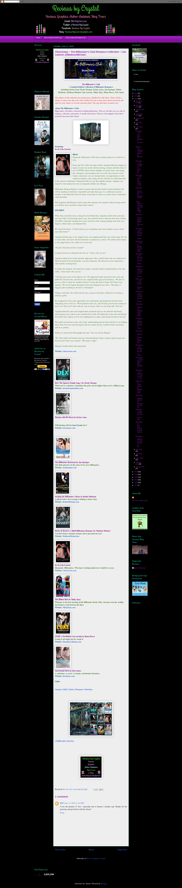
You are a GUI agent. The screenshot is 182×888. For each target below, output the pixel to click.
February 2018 (138, 463)
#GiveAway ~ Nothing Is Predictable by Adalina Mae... (139, 336)
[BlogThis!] (96, 790)
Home (38, 37)
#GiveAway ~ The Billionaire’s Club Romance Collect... (139, 234)
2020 (136, 93)
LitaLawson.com (69, 351)
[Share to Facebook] (100, 790)
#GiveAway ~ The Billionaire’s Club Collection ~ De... (139, 374)
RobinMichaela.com (71, 501)
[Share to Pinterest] (102, 790)
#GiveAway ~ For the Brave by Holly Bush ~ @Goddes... (139, 362)
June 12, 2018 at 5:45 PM (74, 803)
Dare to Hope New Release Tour (75, 37)
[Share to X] (98, 790)
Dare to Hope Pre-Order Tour (53, 37)
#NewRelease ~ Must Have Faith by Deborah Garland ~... (139, 427)
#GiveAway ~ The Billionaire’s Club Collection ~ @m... (139, 441)
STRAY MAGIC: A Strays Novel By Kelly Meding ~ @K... (139, 207)
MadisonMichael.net (71, 536)
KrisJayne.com (69, 676)
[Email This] (94, 790)
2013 (136, 482)
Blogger (104, 883)
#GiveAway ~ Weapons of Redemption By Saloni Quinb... (139, 309)
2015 (136, 477)
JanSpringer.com (70, 467)
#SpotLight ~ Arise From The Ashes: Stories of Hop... (139, 180)
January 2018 (140, 467)
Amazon (58, 689)
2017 (136, 472)
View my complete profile (140, 500)
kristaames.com (69, 428)
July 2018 (139, 122)
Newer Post (60, 849)
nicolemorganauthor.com (73, 388)
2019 (136, 96)
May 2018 (139, 449)
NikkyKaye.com (69, 607)
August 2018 (140, 118)
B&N (65, 689)
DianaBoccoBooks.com (72, 641)
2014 (136, 480)
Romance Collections (83, 689)
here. (117, 103)
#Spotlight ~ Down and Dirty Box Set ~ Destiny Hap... (139, 414)
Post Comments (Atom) (96, 858)
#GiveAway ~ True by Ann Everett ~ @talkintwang (139, 284)
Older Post (122, 849)
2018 (136, 98)
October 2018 (140, 109)
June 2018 (139, 127)
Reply (62, 812)
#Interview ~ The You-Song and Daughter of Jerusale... (139, 137)
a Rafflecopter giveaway (64, 741)
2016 (136, 474)
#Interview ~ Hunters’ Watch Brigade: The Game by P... (139, 220)
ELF (62, 803)
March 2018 (139, 458)
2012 (136, 485)
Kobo (71, 689)
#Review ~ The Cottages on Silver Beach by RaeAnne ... (139, 152)
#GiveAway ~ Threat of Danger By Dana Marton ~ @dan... (139, 246)
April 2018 (139, 454)
